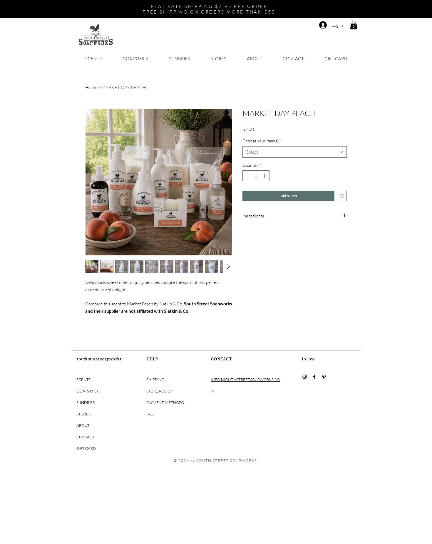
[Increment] (265, 176)
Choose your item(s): (262, 140)
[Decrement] (247, 176)
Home (91, 87)
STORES (83, 414)
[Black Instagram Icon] (304, 377)
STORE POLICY (159, 391)
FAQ (149, 414)
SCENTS (83, 379)
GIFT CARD (86, 448)
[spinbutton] (256, 176)
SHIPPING (155, 379)
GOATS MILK (87, 391)
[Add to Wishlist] (342, 196)
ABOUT (82, 425)
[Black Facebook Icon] (314, 377)
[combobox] (294, 152)
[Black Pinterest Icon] (324, 377)
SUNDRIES (85, 402)
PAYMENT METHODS (165, 402)
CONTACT (85, 437)
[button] (353, 25)
